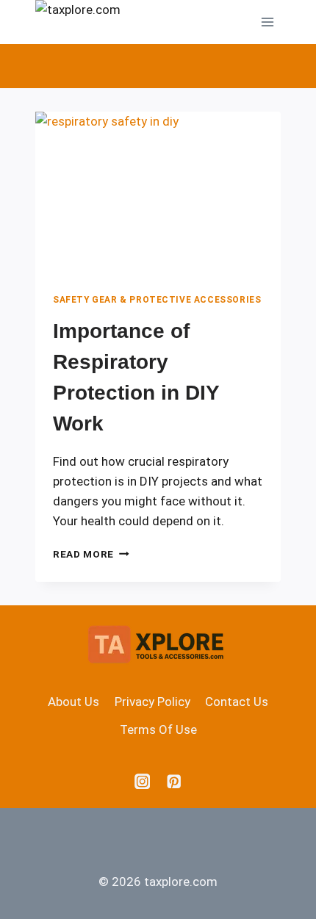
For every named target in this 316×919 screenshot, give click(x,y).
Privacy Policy (152, 701)
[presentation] (158, 193)
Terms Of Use (158, 729)
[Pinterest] (174, 781)
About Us (73, 701)
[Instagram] (142, 781)
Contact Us (236, 701)
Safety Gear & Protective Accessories (157, 300)
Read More (91, 554)
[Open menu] (267, 21)
